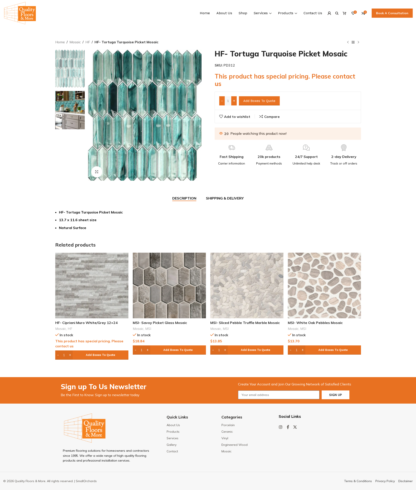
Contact (172, 451)
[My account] (329, 13)
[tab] (184, 198)
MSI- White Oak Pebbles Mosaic (315, 322)
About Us (173, 425)
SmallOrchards (86, 481)
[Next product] (358, 42)
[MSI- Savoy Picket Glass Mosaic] (169, 285)
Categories (231, 417)
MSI (148, 329)
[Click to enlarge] (96, 171)
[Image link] (85, 427)
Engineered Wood (234, 445)
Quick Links (177, 417)
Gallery (171, 445)
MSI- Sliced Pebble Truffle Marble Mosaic (245, 322)
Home (60, 42)
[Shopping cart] (344, 13)
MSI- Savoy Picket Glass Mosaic (160, 322)
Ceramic (227, 432)
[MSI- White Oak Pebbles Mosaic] (324, 285)
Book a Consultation (392, 13)
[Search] (337, 13)
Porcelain (228, 425)
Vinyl (224, 438)
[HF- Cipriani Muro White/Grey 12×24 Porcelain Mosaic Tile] (91, 285)
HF (87, 42)
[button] (91, 355)
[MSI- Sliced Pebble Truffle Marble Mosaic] (246, 285)
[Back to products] (353, 42)
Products (173, 432)
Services (172, 438)
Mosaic (75, 42)
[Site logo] (20, 12)
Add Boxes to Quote (259, 101)
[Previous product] (347, 42)
